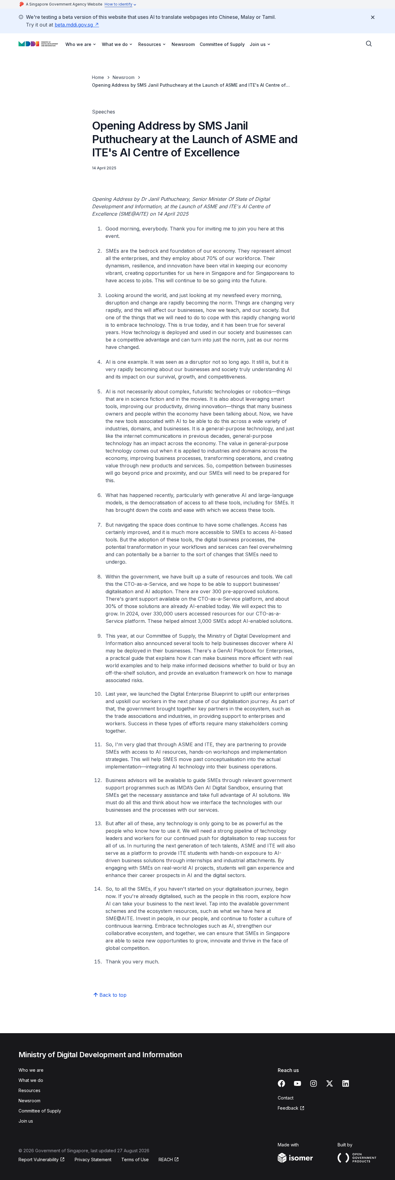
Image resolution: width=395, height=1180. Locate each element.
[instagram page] (313, 1083)
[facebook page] (281, 1083)
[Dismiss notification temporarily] (372, 17)
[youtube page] (297, 1083)
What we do (31, 1080)
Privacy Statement (93, 1159)
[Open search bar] (369, 43)
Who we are (31, 1070)
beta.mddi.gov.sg (74, 25)
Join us (26, 1121)
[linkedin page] (345, 1083)
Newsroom (183, 44)
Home (98, 77)
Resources (29, 1090)
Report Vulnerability (39, 1159)
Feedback (288, 1108)
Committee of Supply (222, 44)
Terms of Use (135, 1159)
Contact (285, 1097)
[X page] (329, 1083)
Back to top (113, 995)
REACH (166, 1159)
